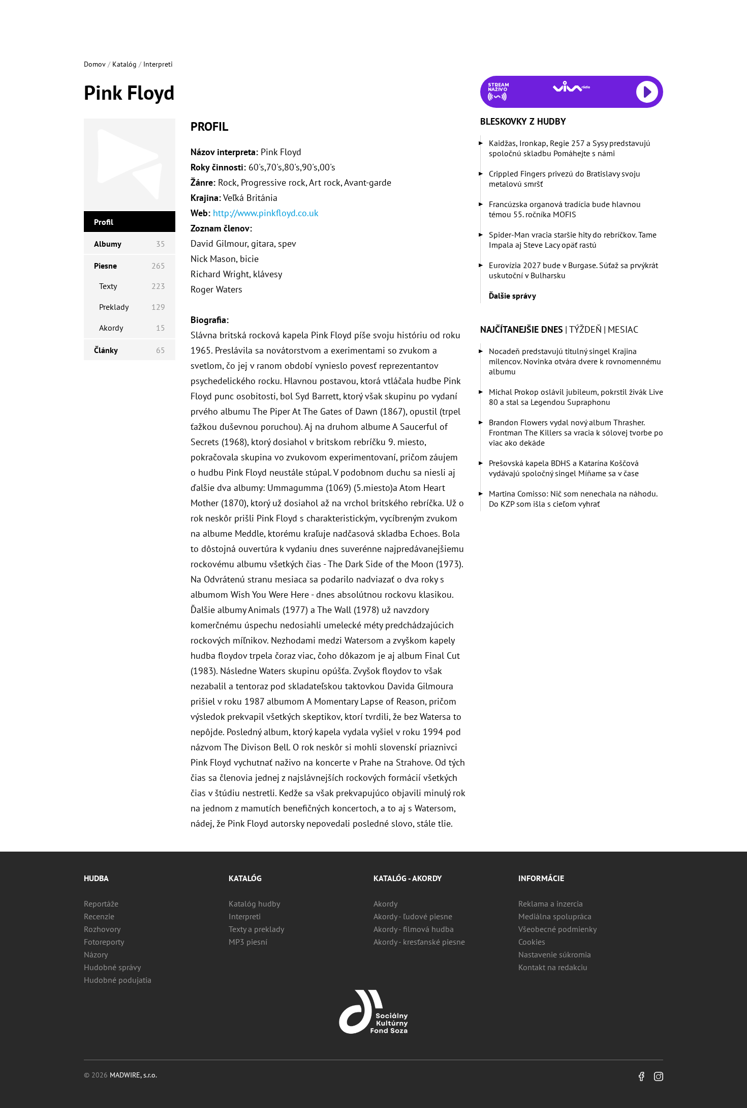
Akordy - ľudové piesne (413, 916)
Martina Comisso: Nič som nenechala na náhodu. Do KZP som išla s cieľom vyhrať (573, 498)
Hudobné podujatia (117, 980)
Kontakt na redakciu (552, 967)
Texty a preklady (256, 929)
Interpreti (158, 64)
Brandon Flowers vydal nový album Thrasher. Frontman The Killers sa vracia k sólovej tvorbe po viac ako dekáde (576, 432)
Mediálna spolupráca (555, 916)
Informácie (541, 878)
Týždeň (585, 329)
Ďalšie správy (512, 295)
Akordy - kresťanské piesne (419, 942)
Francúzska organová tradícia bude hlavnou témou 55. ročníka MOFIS (565, 209)
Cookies (531, 942)
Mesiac (623, 329)
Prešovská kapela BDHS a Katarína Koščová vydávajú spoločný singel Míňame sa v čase (564, 468)
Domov (95, 64)
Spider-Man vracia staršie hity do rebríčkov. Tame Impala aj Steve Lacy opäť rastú (573, 239)
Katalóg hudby (254, 903)
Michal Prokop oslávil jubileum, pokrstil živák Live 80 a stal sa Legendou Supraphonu (576, 397)
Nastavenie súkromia (554, 954)
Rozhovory (102, 929)
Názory (96, 954)
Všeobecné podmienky (557, 929)
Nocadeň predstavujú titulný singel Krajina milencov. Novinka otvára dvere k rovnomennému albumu (575, 361)
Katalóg (124, 64)
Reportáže (101, 903)
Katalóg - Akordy (408, 878)
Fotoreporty (104, 942)
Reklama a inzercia (550, 903)
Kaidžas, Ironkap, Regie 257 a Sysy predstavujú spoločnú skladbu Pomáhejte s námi (569, 148)
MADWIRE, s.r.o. (133, 1075)
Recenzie (99, 916)
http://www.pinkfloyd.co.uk (266, 213)
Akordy (385, 903)
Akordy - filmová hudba (414, 929)
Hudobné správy (112, 967)
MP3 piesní (248, 942)
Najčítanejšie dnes (521, 329)
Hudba (96, 878)
